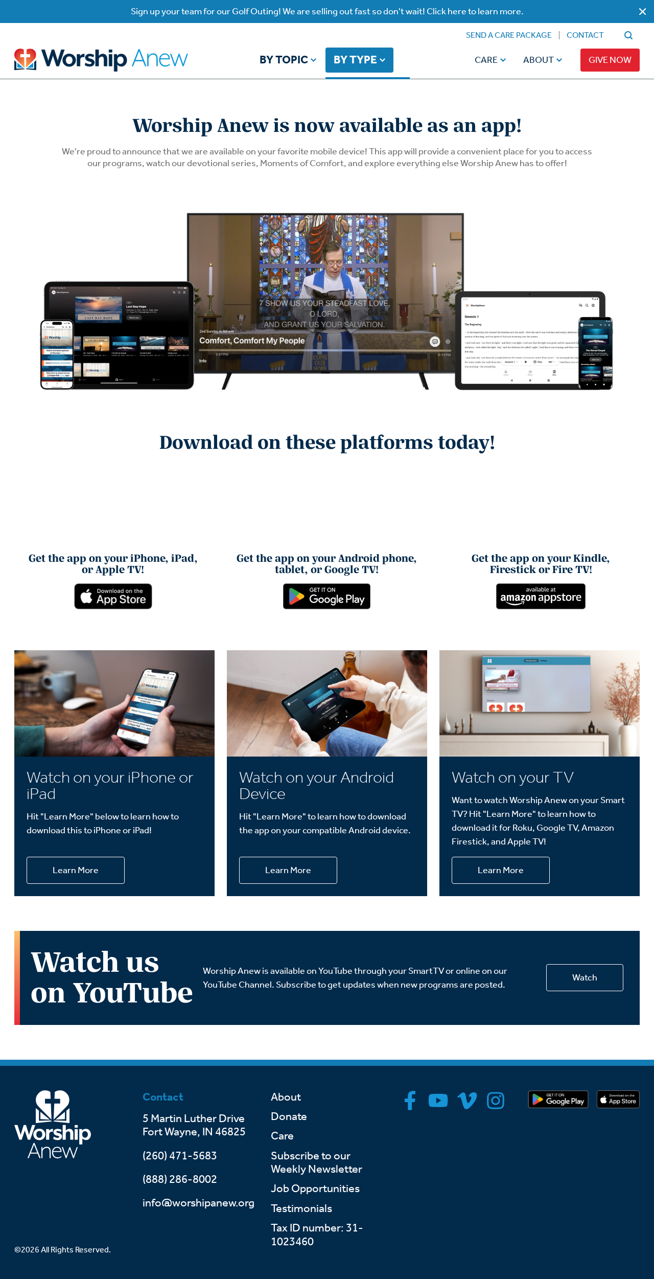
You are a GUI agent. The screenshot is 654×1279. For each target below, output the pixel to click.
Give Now (610, 59)
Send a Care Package (509, 35)
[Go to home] (120, 60)
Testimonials (301, 1208)
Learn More (76, 870)
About (538, 59)
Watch (584, 977)
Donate (289, 1116)
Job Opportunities (315, 1188)
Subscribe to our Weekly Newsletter (316, 1162)
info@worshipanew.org (198, 1202)
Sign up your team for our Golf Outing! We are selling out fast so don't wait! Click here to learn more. (327, 11)
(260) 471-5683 (180, 1155)
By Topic (284, 60)
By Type (355, 60)
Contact (585, 35)
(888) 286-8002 (180, 1179)
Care (486, 59)
